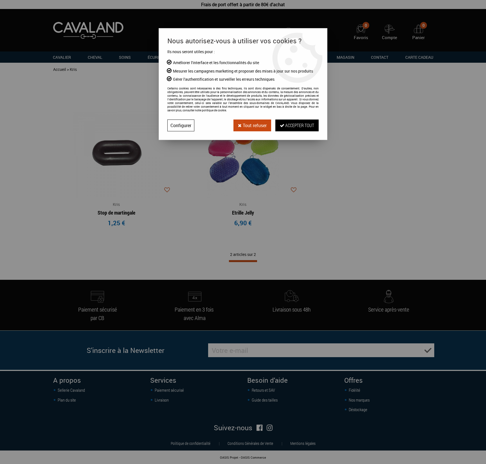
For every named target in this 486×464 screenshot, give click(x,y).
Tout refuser (254, 125)
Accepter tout (299, 125)
